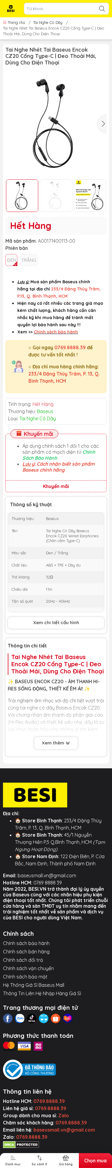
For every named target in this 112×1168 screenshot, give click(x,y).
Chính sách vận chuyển (28, 968)
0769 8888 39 (47, 883)
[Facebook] (8, 1018)
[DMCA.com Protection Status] (21, 1144)
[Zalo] (19, 1018)
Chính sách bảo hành (26, 943)
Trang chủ (16, 22)
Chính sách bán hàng (26, 952)
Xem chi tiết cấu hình (56, 622)
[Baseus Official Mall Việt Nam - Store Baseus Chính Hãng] (11, 9)
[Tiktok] (31, 1018)
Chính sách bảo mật (25, 977)
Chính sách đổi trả (23, 960)
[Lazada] (67, 1018)
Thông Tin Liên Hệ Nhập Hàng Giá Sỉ (42, 993)
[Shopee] (55, 1018)
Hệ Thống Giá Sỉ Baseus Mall (33, 985)
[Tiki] (43, 1018)
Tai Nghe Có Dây (47, 22)
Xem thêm (53, 743)
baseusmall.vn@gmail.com (47, 875)
